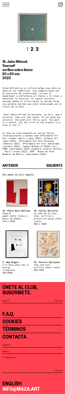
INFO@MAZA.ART (21, 389)
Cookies (12, 321)
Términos (14, 329)
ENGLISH (12, 383)
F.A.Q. (8, 314)
